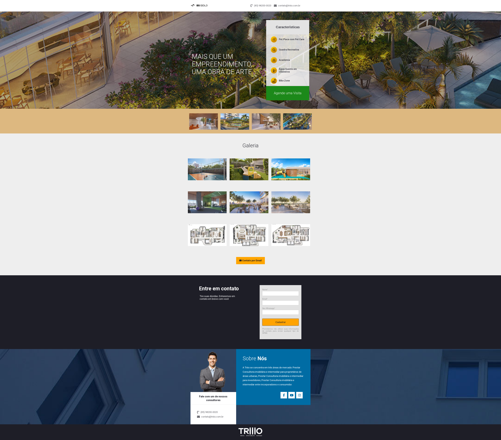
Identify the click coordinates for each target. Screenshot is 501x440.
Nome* (265, 289)
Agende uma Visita (288, 93)
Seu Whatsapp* (268, 308)
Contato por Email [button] (252, 260)
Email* (264, 299)
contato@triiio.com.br (289, 5)
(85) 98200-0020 (262, 5)
